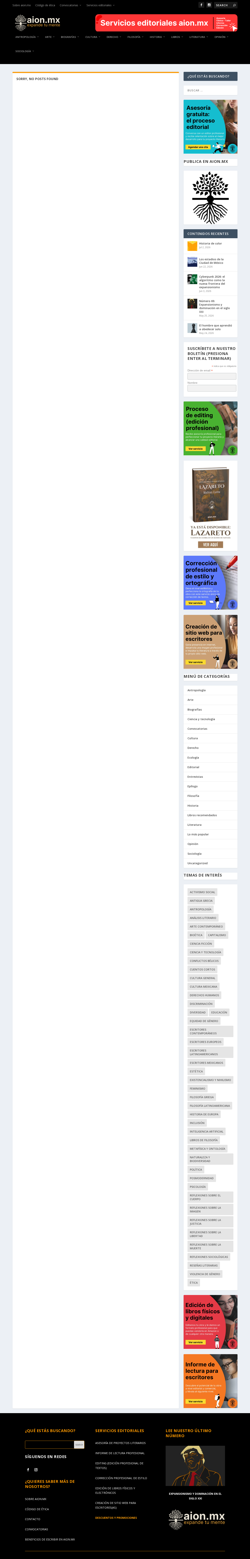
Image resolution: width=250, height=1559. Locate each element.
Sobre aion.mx (21, 5)
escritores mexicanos (206, 1063)
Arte (48, 37)
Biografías (68, 37)
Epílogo (193, 786)
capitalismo (217, 935)
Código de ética (45, 5)
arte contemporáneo (206, 926)
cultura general (202, 978)
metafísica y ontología (207, 1149)
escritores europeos (205, 1042)
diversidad (198, 1012)
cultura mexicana (203, 986)
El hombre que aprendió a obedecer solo (215, 327)
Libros (175, 37)
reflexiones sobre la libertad (205, 1234)
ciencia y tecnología (205, 952)
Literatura (197, 37)
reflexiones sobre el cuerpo (205, 1197)
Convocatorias (69, 5)
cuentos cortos (202, 969)
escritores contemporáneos (203, 1031)
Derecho (112, 37)
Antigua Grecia (201, 901)
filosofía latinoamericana (210, 1106)
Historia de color (210, 243)
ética (194, 1282)
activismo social (202, 892)
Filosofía (134, 37)
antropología (200, 909)
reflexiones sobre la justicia (205, 1221)
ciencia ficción (201, 943)
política (196, 1169)
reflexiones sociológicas (209, 1257)
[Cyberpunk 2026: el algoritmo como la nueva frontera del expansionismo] (192, 279)
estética (196, 1071)
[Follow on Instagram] (36, 1470)
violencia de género (205, 1274)
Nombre (192, 382)
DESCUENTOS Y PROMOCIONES (116, 1518)
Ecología (193, 757)
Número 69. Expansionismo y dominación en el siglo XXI (214, 306)
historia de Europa (204, 1114)
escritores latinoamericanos (204, 1052)
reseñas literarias (204, 1265)
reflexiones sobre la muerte (205, 1246)
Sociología (23, 51)
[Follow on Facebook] (28, 1470)
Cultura (91, 37)
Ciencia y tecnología (201, 719)
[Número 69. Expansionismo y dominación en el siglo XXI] (192, 304)
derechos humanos (204, 995)
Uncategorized (198, 863)
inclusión (197, 1123)
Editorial (193, 767)
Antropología (25, 37)
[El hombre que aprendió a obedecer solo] (192, 328)
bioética (196, 935)
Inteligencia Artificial (206, 1131)
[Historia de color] (192, 246)
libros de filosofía (204, 1140)
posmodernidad (202, 1178)
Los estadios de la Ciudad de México (211, 261)
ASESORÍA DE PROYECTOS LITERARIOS (120, 1443)
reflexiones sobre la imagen (205, 1209)
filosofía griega (202, 1097)
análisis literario (203, 918)
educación (219, 1012)
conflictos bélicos (204, 961)
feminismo (197, 1088)
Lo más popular (198, 834)
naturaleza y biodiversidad (200, 1159)
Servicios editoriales (99, 5)
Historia (156, 37)
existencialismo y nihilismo (210, 1080)
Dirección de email (200, 370)
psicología (198, 1187)
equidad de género (204, 1021)
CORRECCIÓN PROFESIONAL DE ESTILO (121, 1478)
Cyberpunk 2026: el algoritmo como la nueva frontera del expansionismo (212, 282)
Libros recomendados (202, 815)
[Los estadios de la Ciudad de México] (192, 262)
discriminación (201, 1004)
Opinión (219, 37)
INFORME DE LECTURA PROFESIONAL (120, 1453)
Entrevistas (195, 777)
